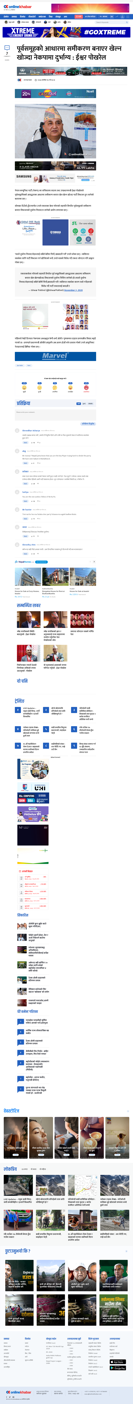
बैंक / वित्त (28, 1353)
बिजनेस (22, 16)
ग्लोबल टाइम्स (25, 22)
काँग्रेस (69, 22)
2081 (71, 1351)
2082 (71, 1354)
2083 (71, 1366)
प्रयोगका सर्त (113, 1347)
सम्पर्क (111, 1357)
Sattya (25, 492)
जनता (24, 527)
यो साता (33, 1169)
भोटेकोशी (38, 22)
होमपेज (6, 16)
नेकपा (28, 365)
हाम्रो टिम (112, 1343)
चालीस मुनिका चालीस (74, 1357)
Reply (25, 442)
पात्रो (79, 16)
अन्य (65, 16)
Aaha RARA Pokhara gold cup (53, 1357)
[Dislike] (38, 443)
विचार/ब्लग (7, 1347)
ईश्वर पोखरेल (20, 365)
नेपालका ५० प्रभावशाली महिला (74, 1344)
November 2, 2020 (73, 290)
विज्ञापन (112, 1350)
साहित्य (6, 1350)
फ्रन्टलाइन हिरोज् (72, 1372)
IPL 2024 (49, 1352)
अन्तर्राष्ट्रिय (7, 1367)
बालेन (59, 22)
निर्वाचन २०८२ (92, 1364)
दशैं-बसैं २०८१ (92, 1374)
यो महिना (43, 1169)
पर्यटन (27, 1347)
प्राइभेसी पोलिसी (114, 1353)
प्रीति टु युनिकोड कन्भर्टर (74, 1376)
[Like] (31, 443)
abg (24, 451)
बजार (26, 1343)
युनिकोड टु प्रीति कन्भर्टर (74, 1379)
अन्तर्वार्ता (6, 1353)
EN (112, 16)
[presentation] (90, 562)
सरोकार (25, 471)
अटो (26, 1357)
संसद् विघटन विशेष (94, 1350)
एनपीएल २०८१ (50, 1343)
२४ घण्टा (25, 1169)
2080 (71, 1348)
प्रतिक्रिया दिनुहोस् (88, 423)
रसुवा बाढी (11, 22)
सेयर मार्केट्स (91, 16)
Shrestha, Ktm (29, 545)
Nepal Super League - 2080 (54, 1362)
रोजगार (27, 1350)
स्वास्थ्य (105, 16)
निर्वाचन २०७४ (92, 1353)
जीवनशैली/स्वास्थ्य (9, 1360)
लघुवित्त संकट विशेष (94, 1347)
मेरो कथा (70, 1369)
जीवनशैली (32, 16)
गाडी (49, 22)
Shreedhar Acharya (31, 430)
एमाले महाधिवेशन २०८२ (95, 1367)
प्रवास (5, 1364)
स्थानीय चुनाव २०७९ (94, 1357)
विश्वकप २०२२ (92, 1371)
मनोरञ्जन (42, 16)
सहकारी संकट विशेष (94, 1343)
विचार (50, 16)
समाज (5, 1343)
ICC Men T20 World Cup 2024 (54, 1348)
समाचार (14, 16)
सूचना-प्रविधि (29, 1360)
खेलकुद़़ (6, 1357)
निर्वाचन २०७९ (92, 1360)
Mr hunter (27, 509)
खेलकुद (58, 16)
